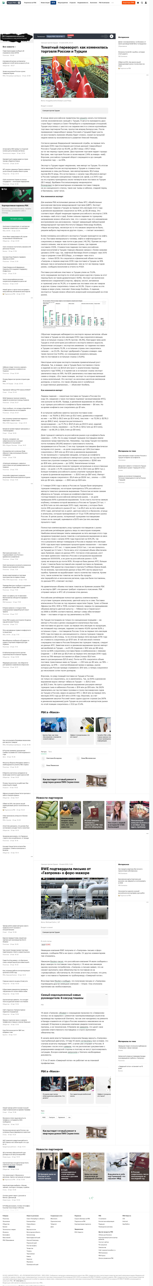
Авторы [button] (44, 751)
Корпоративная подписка (83, 1224)
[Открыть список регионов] (138, 2)
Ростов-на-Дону (32, 1245)
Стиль (5, 1134)
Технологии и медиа (9, 153)
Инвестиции (7, 1157)
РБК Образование (8, 1240)
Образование (122, 46)
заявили (67, 1046)
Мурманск (30, 1262)
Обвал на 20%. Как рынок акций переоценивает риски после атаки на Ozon (131, 64)
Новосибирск (31, 1224)
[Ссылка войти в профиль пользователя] (146, 2)
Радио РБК (12, 3)
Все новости (8, 47)
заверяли (84, 1026)
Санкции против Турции (49, 42)
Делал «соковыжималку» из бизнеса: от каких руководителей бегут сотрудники (132, 42)
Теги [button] (50, 751)
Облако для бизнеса (105, 1235)
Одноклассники (56, 1221)
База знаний (6, 1237)
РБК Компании (7, 602)
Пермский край (32, 1243)
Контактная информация (106, 1221)
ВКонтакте (54, 1218)
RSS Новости (79, 1232)
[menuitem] (30, 2)
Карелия (29, 1259)
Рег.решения (103, 1245)
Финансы (6, 283)
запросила (72, 1051)
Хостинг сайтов (104, 1242)
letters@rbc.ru (21, 1280)
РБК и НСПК (6, 230)
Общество (6, 65)
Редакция (102, 1224)
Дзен (52, 1227)
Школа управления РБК (106, 1258)
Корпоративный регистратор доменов (108, 1238)
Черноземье (31, 1254)
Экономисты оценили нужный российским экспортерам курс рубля (131, 892)
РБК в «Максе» (50, 712)
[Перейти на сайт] (16, 38)
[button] (138, 2)
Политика (6, 55)
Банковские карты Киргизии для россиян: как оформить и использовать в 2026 (132, 881)
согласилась (86, 1040)
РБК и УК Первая (8, 383)
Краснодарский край (33, 1237)
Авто (4, 757)
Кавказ (29, 1256)
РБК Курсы (102, 1255)
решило (83, 117)
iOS (124, 1218)
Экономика (121, 460)
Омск (28, 1227)
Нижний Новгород (32, 1240)
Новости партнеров (49, 797)
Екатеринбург (31, 1221)
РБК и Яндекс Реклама (10, 445)
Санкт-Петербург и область (36, 1218)
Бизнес (5, 251)
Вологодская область (33, 1232)
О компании (102, 1218)
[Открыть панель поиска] (142, 2)
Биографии (6, 1235)
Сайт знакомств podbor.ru (107, 1250)
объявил (63, 1012)
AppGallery (126, 1224)
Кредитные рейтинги (9, 1146)
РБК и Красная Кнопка (10, 975)
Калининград (31, 1235)
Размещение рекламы (106, 1227)
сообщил (66, 980)
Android (125, 1221)
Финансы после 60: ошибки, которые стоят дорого (131, 53)
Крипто (5, 1034)
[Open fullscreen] (104, 302)
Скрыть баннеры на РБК (82, 1218)
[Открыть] (17, 3)
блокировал (46, 184)
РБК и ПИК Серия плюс (10, 423)
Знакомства (102, 1247)
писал (60, 961)
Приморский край (32, 1264)
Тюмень (29, 1251)
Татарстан (30, 1248)
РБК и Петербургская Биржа (12, 75)
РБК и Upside (7, 820)
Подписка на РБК (80, 1221)
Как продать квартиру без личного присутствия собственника (130, 870)
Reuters (53, 961)
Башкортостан (31, 1229)
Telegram (54, 1224)
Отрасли (5, 787)
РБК (42, 1004)
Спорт (5, 273)
